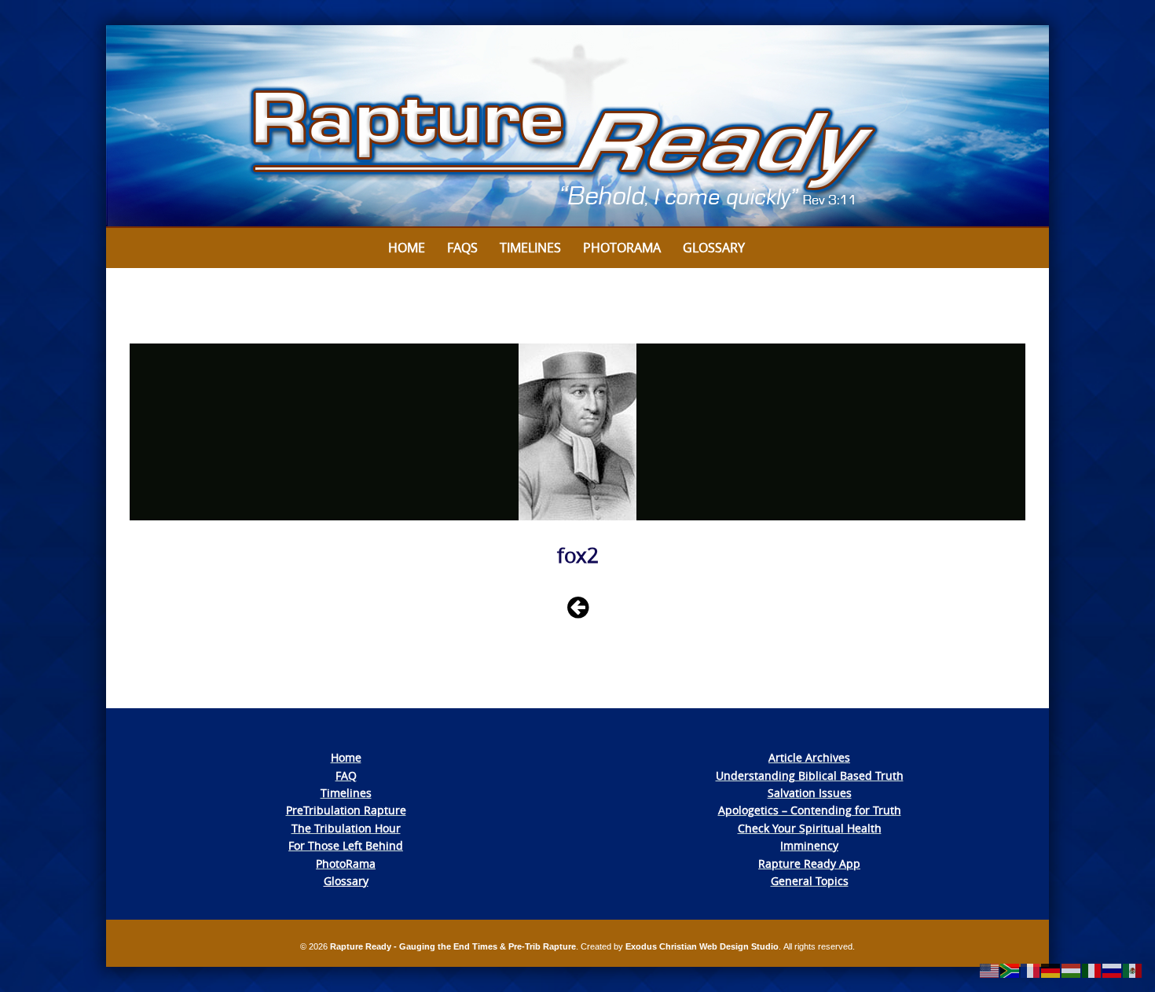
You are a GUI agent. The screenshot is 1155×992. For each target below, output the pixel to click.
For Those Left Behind (345, 845)
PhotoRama (346, 863)
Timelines (530, 247)
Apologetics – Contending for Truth (809, 810)
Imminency (809, 845)
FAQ (346, 775)
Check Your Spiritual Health (810, 828)
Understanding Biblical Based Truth (810, 775)
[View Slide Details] (577, 126)
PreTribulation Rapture (346, 810)
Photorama (622, 247)
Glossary (714, 247)
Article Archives (809, 757)
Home (406, 247)
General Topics (810, 880)
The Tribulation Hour (346, 828)
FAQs (462, 247)
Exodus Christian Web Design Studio (702, 946)
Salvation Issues (810, 792)
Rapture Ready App (809, 863)
